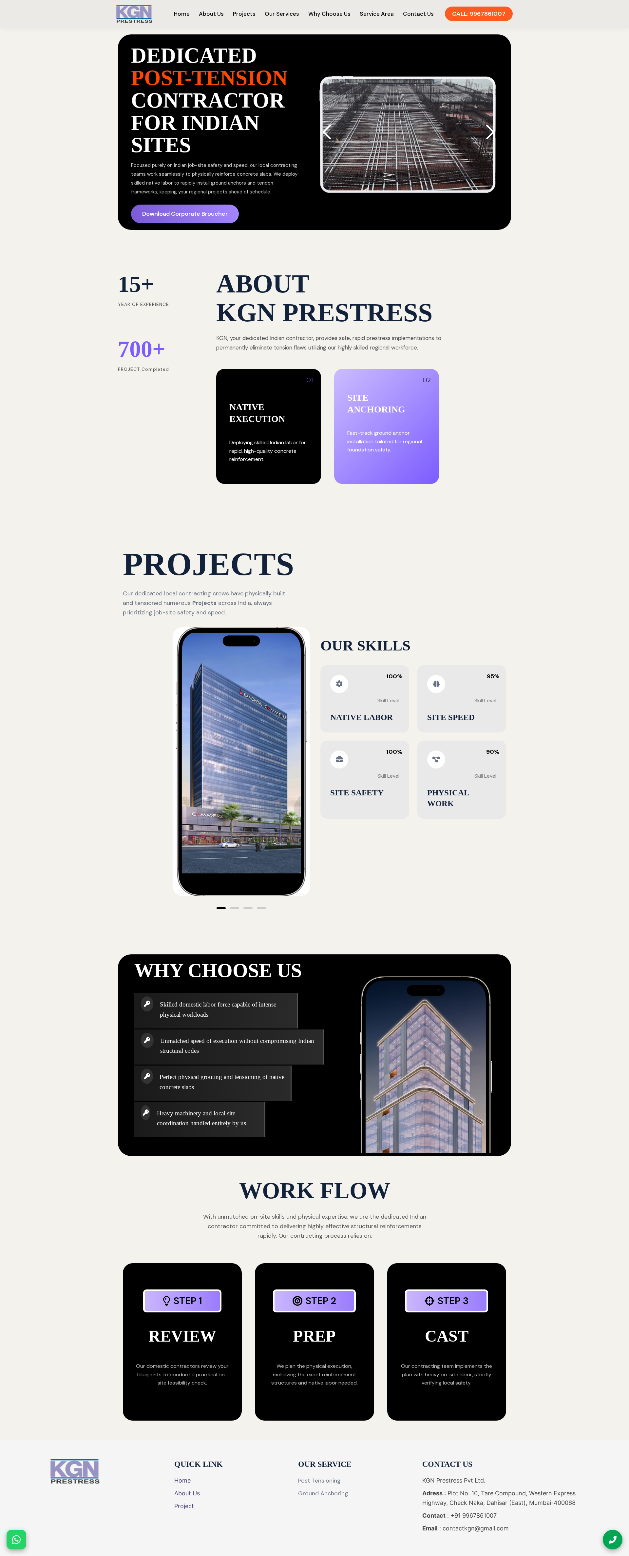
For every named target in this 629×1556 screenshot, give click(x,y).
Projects (244, 13)
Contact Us (418, 13)
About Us (211, 13)
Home (182, 13)
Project (184, 1506)
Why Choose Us (329, 13)
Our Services (282, 13)
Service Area (377, 13)
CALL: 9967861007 (478, 14)
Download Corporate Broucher (185, 214)
